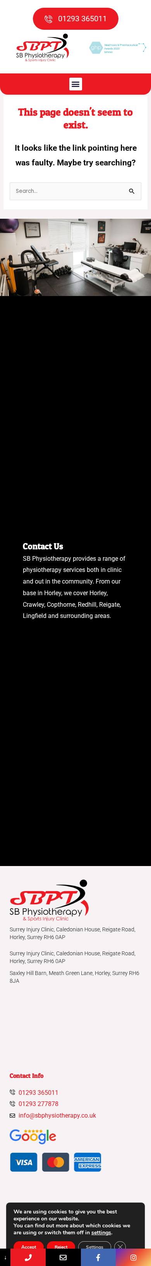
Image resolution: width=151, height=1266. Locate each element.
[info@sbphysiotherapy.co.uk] (63, 1257)
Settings (94, 1247)
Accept (28, 1247)
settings (101, 1232)
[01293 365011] (28, 1257)
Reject (61, 1247)
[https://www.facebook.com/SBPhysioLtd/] (98, 1257)
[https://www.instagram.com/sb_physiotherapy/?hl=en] (133, 1257)
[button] (75, 84)
